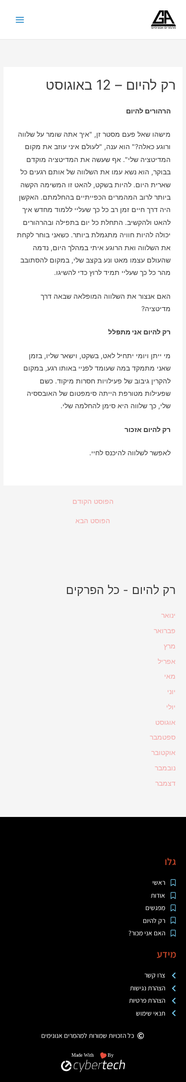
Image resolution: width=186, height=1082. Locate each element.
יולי (171, 707)
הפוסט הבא (92, 521)
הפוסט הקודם (93, 501)
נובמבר (165, 768)
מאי (170, 676)
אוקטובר (163, 753)
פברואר (165, 631)
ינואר (168, 615)
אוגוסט (165, 722)
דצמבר (165, 783)
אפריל (167, 661)
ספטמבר (163, 737)
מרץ (170, 646)
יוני (171, 692)
